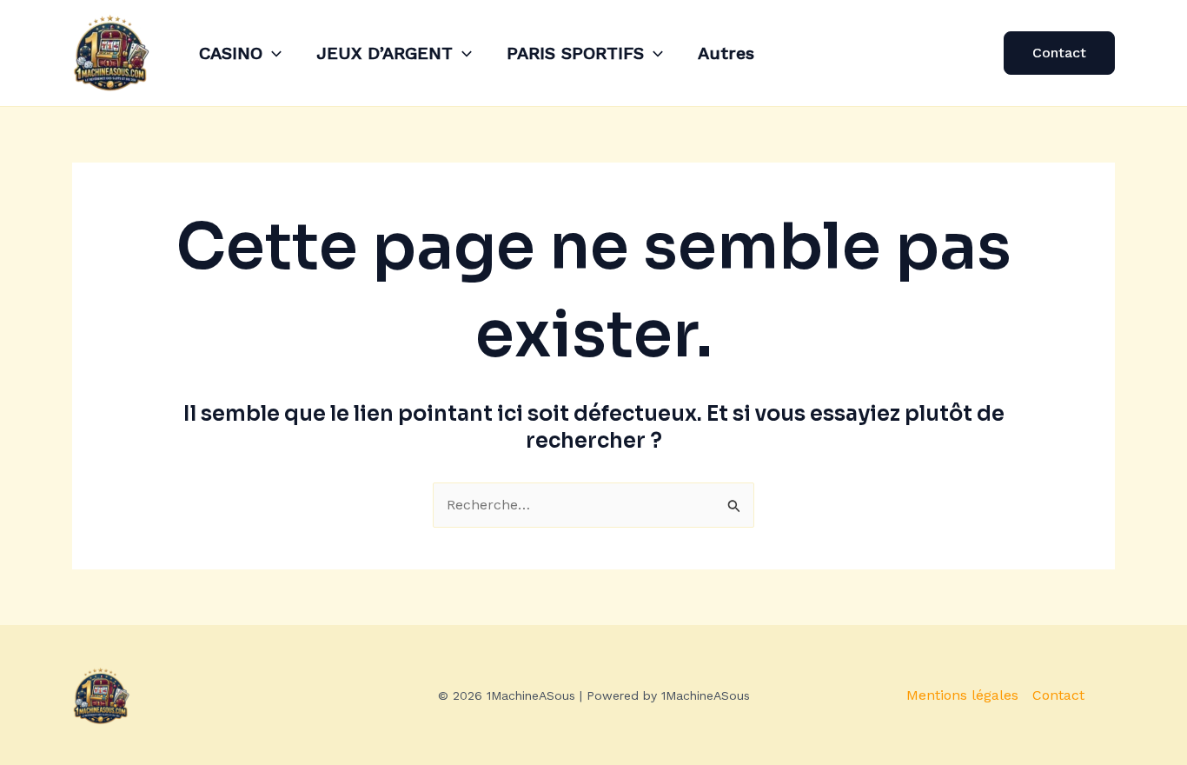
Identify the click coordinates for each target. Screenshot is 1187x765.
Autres (726, 53)
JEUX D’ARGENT (384, 53)
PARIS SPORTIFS (575, 53)
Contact (1058, 695)
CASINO (230, 53)
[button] (272, 53)
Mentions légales (962, 695)
